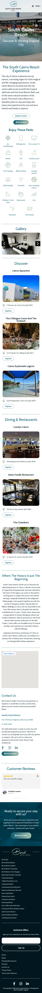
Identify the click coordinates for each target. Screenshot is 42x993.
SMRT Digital (23, 990)
